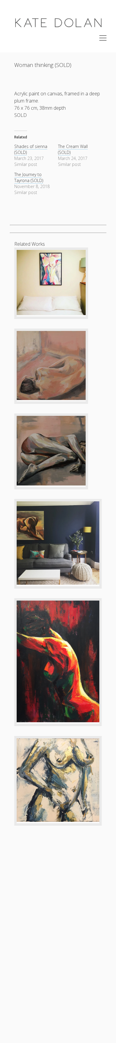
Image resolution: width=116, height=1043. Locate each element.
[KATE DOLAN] (58, 31)
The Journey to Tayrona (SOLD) (28, 177)
